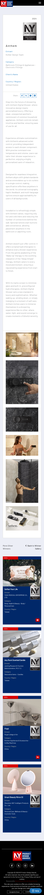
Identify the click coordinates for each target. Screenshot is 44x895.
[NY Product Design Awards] (7, 4)
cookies (21, 879)
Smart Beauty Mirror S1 (14, 797)
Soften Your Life (11, 589)
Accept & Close (14, 892)
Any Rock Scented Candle (15, 660)
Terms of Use (19, 877)
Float (7, 728)
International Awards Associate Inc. (26, 881)
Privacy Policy (28, 877)
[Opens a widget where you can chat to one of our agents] (35, 891)
